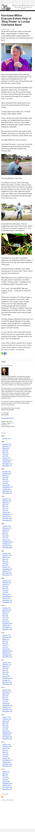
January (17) (6, 499)
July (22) (5, 592)
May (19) (5, 479)
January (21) (6, 608)
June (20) (5, 699)
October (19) (6, 516)
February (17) (6, 446)
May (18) (5, 452)
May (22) (5, 643)
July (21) (5, 647)
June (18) (5, 454)
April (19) (5, 504)
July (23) (5, 729)
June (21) (5, 563)
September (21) (7, 569)
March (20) (5, 448)
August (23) (6, 676)
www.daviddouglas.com (7, 418)
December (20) (7, 493)
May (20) (5, 588)
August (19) (6, 540)
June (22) (5, 590)
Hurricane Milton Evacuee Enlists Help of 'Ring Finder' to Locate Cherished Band (16, 20)
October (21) (6, 625)
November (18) (7, 600)
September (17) (7, 460)
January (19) (6, 438)
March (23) (5, 694)
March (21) (5, 475)
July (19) (5, 538)
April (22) (5, 450)
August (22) (6, 512)
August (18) (6, 458)
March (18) (5, 612)
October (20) (6, 571)
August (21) (6, 621)
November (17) (7, 491)
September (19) (7, 487)
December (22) (7, 602)
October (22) (6, 462)
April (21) (5, 532)
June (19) (5, 536)
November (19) (7, 682)
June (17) (5, 645)
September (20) (7, 542)
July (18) (5, 510)
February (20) (6, 473)
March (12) (5, 772)
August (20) (6, 485)
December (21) (7, 466)
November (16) (7, 464)
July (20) (5, 456)
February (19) (6, 528)
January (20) (6, 471)
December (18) (7, 657)
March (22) (5, 530)
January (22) (6, 744)
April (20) (5, 668)
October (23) (6, 489)
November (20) (7, 545)
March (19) (5, 557)
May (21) (5, 506)
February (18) (6, 555)
